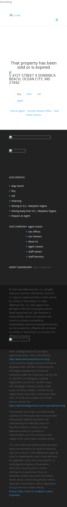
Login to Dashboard (42, 267)
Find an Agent (17, 110)
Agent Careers (35, 246)
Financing (16, 200)
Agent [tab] (20, 100)
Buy (13, 190)
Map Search (17, 185)
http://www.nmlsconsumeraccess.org (29, 359)
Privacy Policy (16, 491)
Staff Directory (36, 256)
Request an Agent (20, 215)
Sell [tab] (39, 94)
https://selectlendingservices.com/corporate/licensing (37, 405)
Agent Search (35, 226)
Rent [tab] (29, 94)
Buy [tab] (19, 94)
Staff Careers (35, 251)
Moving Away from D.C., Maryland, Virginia (33, 210)
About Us (33, 241)
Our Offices (34, 231)
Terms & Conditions (34, 491)
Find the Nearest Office (39, 110)
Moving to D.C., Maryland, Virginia (29, 205)
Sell (13, 195)
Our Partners (35, 236)
